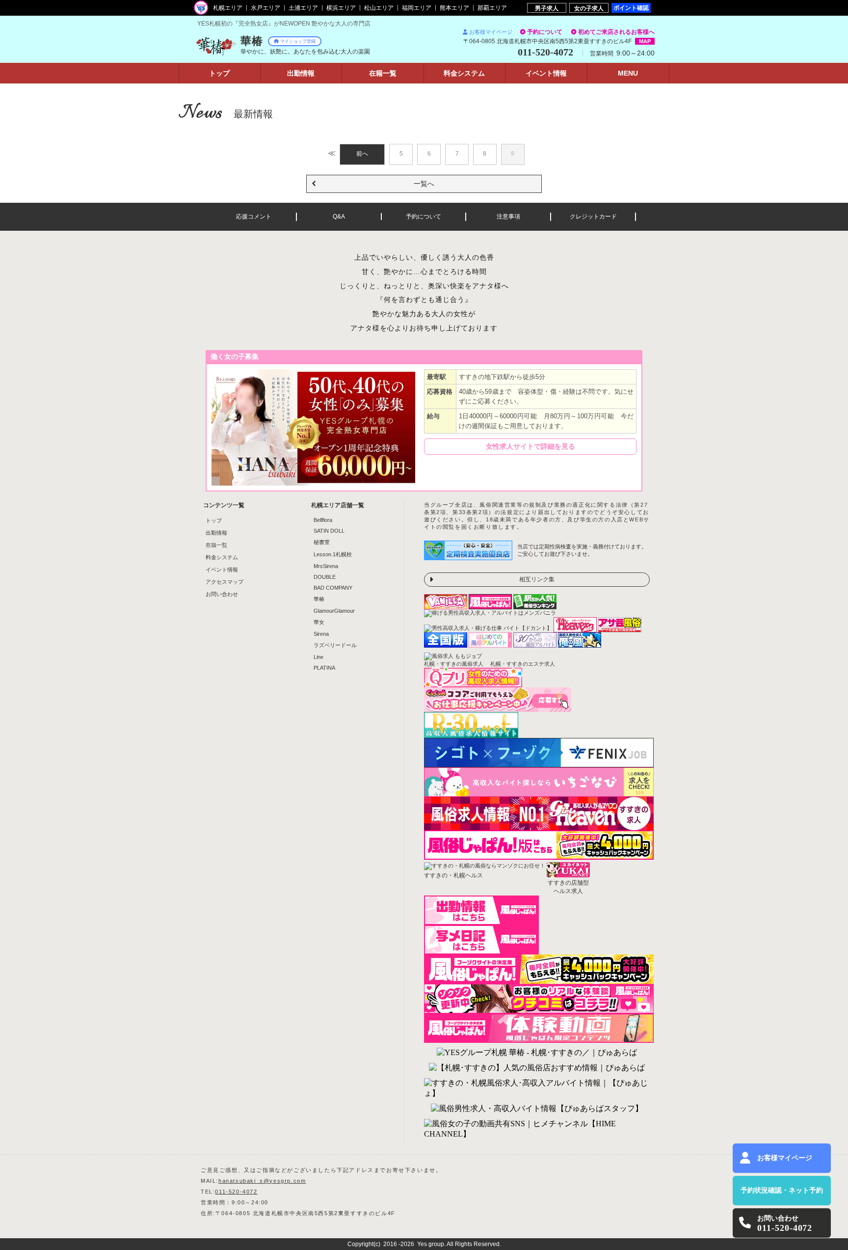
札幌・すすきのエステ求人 (522, 664)
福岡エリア (416, 8)
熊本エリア (454, 8)
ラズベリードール (335, 645)
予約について (544, 31)
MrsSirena (326, 566)
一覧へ (424, 184)
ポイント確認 (631, 7)
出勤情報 (216, 533)
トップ (219, 73)
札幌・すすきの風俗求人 (453, 664)
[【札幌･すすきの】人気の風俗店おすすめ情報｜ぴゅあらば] (537, 1068)
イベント (546, 73)
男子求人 (546, 8)
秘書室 (322, 542)
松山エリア (379, 8)
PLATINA (324, 668)
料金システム (222, 557)
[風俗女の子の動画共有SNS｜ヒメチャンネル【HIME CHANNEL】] (537, 1129)
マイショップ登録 (298, 41)
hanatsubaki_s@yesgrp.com (262, 1181)
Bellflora (323, 520)
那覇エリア (492, 8)
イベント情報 (222, 569)
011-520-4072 (236, 1192)
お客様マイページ (490, 32)
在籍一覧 (216, 545)
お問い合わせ (222, 594)
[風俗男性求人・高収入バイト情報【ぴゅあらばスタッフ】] (537, 1109)
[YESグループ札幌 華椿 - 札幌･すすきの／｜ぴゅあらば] (537, 1053)
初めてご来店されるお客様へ (616, 31)
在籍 (383, 73)
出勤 (301, 73)
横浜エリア (341, 8)
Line (318, 657)
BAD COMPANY (333, 588)
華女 (319, 622)
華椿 (319, 599)
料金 (464, 73)
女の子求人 (589, 8)
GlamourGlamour (334, 611)
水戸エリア (265, 8)
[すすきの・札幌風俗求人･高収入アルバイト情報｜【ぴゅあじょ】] (537, 1088)
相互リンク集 (537, 579)
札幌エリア (227, 8)
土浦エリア (303, 8)
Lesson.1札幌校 (333, 554)
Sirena (321, 634)
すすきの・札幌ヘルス (453, 875)
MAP (645, 41)
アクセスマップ (224, 582)
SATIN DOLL (329, 531)
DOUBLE (325, 577)
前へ (362, 153)
